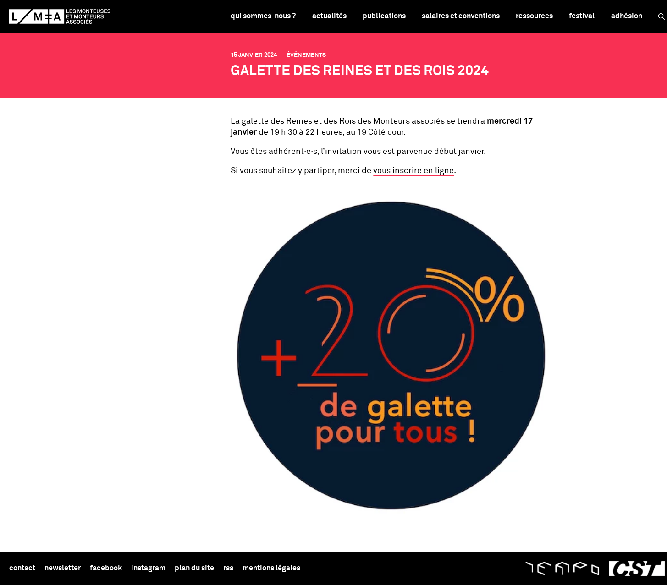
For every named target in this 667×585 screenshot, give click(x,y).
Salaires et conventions (461, 16)
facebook (106, 568)
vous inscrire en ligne (413, 171)
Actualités (329, 16)
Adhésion (626, 16)
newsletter (62, 568)
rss (228, 568)
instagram (148, 568)
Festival (582, 16)
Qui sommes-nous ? (263, 16)
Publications (384, 16)
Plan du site (194, 568)
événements (306, 55)
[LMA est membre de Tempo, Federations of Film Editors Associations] (562, 568)
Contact (22, 568)
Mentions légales (271, 568)
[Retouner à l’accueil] (59, 16)
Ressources (534, 16)
